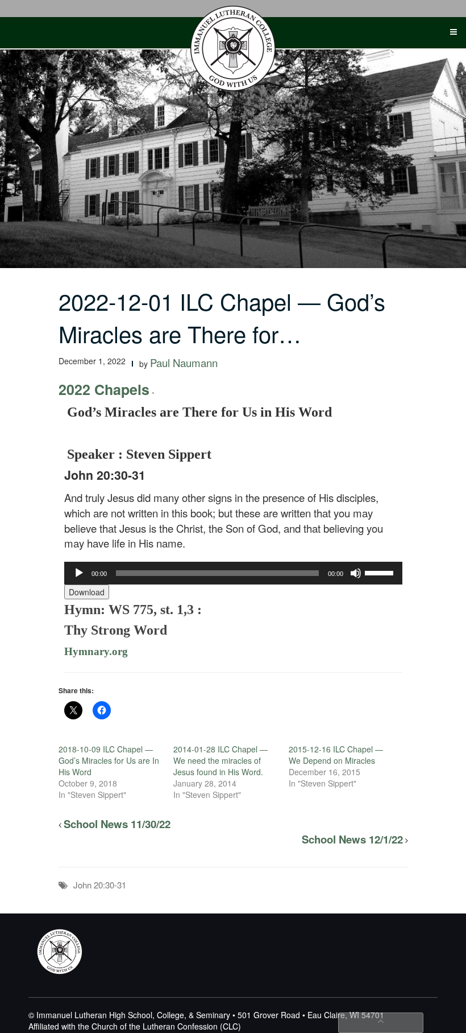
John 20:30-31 (99, 885)
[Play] (79, 573)
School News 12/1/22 (352, 839)
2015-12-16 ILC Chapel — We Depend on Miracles (336, 754)
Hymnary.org (96, 651)
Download (87, 592)
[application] (233, 573)
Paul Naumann (184, 362)
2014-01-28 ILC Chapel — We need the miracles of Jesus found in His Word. (220, 760)
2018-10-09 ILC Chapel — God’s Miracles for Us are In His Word (109, 760)
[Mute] (355, 573)
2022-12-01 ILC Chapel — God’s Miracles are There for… (222, 317)
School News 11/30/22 (117, 824)
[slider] (381, 572)
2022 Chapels (104, 389)
